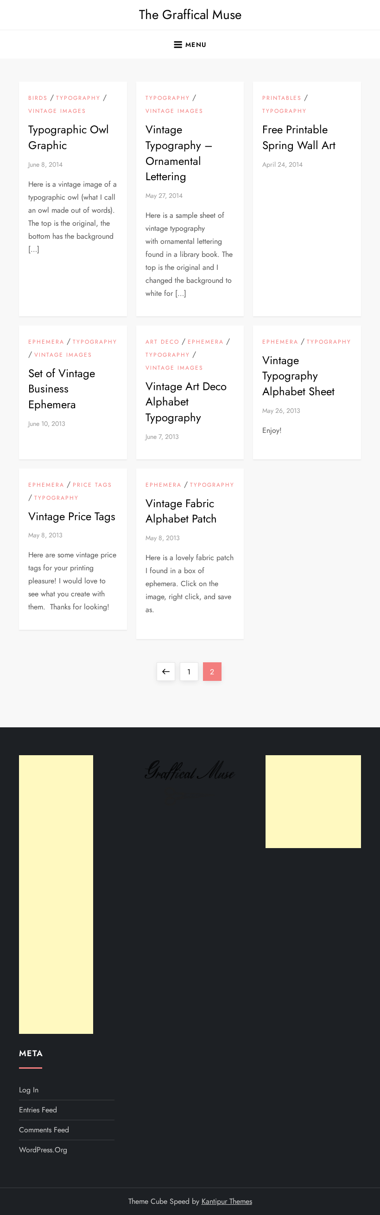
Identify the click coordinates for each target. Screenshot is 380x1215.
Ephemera (46, 342)
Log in (28, 1089)
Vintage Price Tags (71, 516)
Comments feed (44, 1129)
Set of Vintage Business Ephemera (61, 388)
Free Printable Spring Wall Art (299, 137)
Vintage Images (57, 111)
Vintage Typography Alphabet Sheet (298, 375)
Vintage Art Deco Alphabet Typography (186, 401)
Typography (78, 98)
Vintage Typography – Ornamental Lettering (179, 152)
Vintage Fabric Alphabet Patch (181, 511)
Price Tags (92, 485)
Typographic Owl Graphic (68, 137)
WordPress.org (43, 1149)
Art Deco (162, 342)
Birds (38, 98)
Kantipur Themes (227, 1201)
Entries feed (38, 1109)
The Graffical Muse (190, 14)
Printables (282, 98)
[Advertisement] (56, 894)
